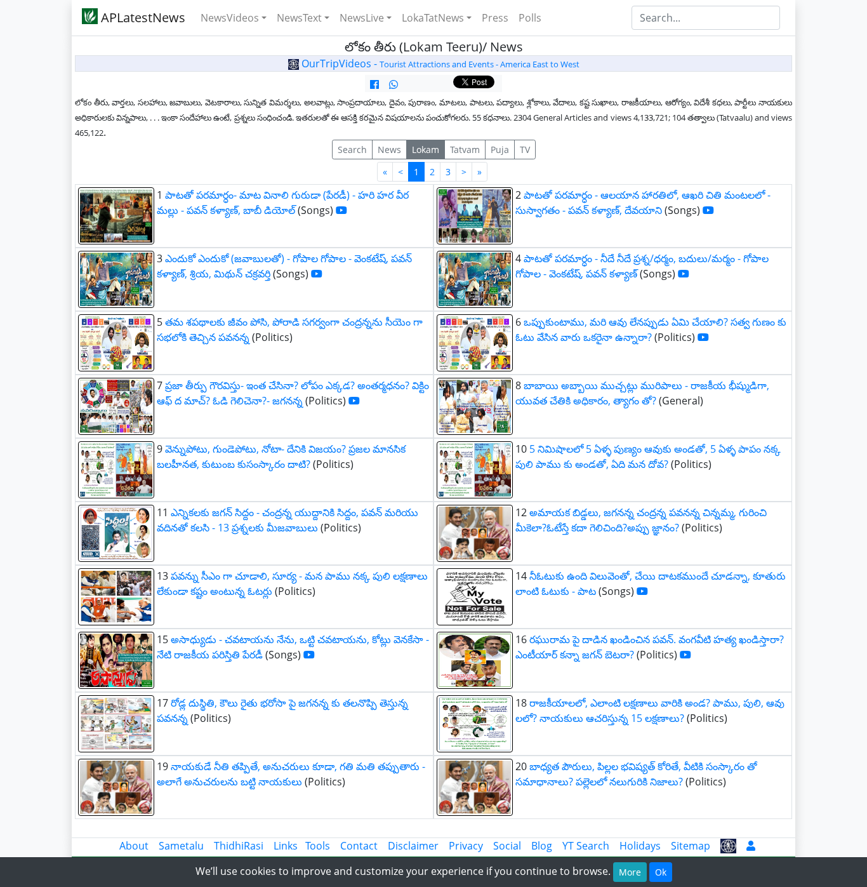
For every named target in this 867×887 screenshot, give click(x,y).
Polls (530, 18)
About (134, 846)
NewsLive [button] (362, 18)
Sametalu (181, 846)
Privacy (466, 846)
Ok (660, 872)
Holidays (640, 846)
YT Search (585, 846)
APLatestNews (141, 17)
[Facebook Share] (374, 84)
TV (525, 149)
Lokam (425, 149)
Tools (317, 846)
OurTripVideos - (439, 63)
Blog (541, 846)
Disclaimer (413, 846)
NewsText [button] (299, 18)
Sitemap (690, 846)
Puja (500, 149)
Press (495, 18)
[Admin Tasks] (750, 846)
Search (352, 149)
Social (507, 846)
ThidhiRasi (238, 846)
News (389, 149)
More (630, 872)
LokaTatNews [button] (433, 18)
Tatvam (465, 149)
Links (286, 846)
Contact (359, 846)
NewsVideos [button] (230, 18)
